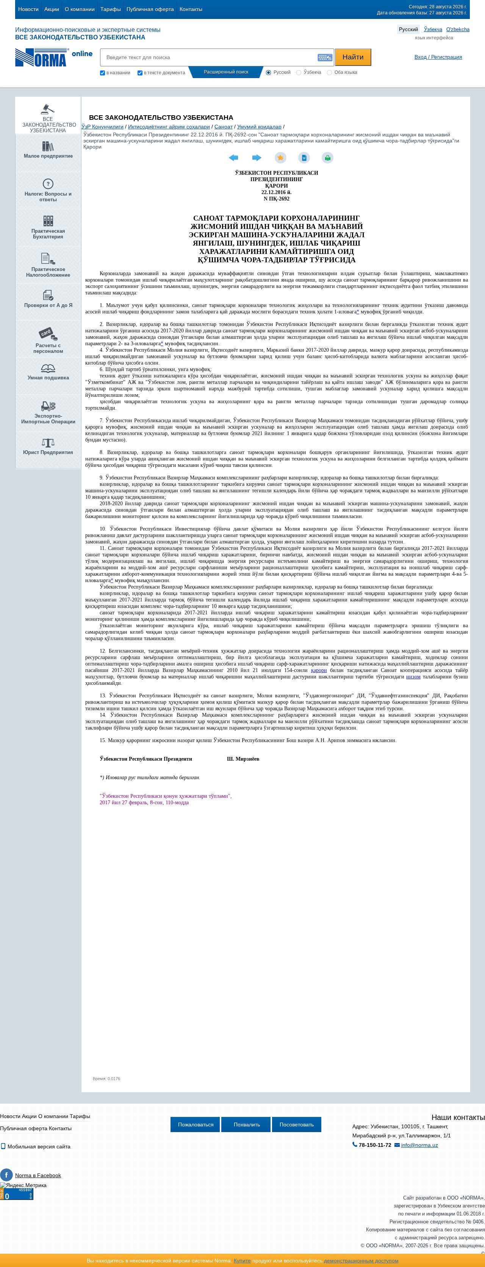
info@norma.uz (419, 1145)
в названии (118, 72)
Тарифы (110, 9)
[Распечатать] (328, 158)
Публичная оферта (150, 9)
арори (320, 670)
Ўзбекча (433, 29)
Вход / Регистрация (438, 57)
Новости (28, 9)
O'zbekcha (457, 29)
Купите (242, 1261)
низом (413, 677)
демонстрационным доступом (361, 1261)
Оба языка (346, 72)
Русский (408, 29)
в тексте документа (164, 72)
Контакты (191, 9)
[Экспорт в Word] (305, 158)
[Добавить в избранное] (281, 158)
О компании (80, 9)
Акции (51, 9)
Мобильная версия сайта (38, 1146)
